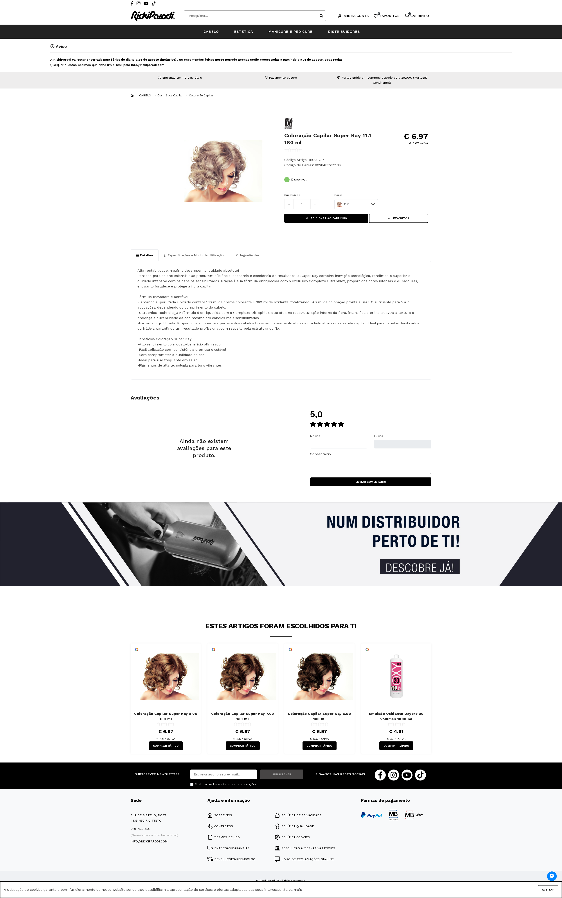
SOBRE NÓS (223, 815)
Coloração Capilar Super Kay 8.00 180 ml (165, 716)
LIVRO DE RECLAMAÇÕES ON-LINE (307, 859)
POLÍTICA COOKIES (295, 837)
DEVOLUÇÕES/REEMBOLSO (234, 859)
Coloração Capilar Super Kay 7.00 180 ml (242, 716)
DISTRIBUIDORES (344, 31)
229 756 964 (140, 829)
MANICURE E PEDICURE (290, 31)
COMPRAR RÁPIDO (166, 745)
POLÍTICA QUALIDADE (297, 826)
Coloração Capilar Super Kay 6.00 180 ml (319, 716)
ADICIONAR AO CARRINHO (328, 218)
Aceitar (548, 889)
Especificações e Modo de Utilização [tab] (195, 255)
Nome (315, 436)
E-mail (380, 436)
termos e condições (243, 784)
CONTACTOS (223, 826)
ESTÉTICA (243, 31)
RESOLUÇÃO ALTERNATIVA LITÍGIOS (308, 848)
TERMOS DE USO (227, 837)
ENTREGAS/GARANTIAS (231, 848)
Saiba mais (292, 889)
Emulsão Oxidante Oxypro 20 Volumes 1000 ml (396, 716)
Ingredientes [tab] (249, 255)
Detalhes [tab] (146, 255)
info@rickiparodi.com (147, 65)
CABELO (211, 31)
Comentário (320, 454)
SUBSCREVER (281, 774)
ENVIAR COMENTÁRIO (370, 481)
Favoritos (400, 218)
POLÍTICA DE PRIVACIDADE (301, 815)
